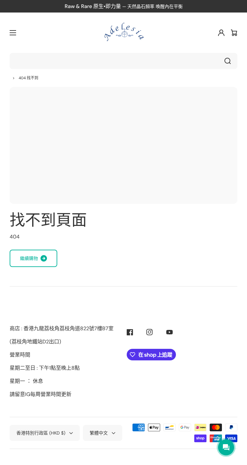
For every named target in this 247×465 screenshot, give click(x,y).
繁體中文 (99, 433)
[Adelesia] (123, 32)
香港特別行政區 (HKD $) (40, 433)
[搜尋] (229, 61)
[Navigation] (13, 33)
